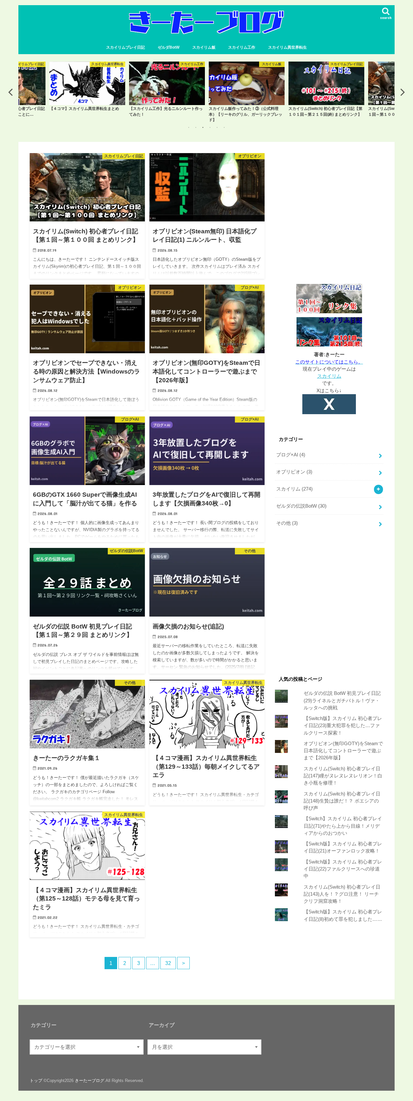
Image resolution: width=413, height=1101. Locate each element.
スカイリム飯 (204, 47)
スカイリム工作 (241, 47)
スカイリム (329, 376)
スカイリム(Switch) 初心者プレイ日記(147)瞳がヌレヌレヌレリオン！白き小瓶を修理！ (343, 775)
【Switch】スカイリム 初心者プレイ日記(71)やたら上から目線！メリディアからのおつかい (343, 825)
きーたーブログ (89, 1080)
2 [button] (196, 127)
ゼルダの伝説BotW (301, 506)
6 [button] (224, 127)
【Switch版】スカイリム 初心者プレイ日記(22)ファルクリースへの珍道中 (343, 869)
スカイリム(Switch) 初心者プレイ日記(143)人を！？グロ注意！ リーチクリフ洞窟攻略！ (342, 894)
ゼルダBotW (168, 47)
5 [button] (217, 127)
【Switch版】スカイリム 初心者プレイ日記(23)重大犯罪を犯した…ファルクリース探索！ (343, 725)
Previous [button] (10, 91)
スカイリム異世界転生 (287, 47)
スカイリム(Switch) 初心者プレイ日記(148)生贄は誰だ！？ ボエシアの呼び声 (342, 801)
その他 (287, 523)
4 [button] (210, 127)
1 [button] (189, 127)
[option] (87, 89)
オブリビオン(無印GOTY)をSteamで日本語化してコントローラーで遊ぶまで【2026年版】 (343, 750)
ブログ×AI (290, 454)
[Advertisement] (329, 217)
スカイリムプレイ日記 (125, 47)
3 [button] (203, 127)
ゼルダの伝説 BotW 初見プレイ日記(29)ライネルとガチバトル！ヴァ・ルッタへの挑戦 (342, 700)
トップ (36, 1080)
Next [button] (402, 91)
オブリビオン (294, 471)
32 (168, 963)
